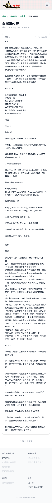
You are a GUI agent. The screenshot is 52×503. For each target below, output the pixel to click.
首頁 (4, 16)
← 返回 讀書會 (26, 440)
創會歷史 (6, 457)
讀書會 (23, 16)
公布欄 (31, 482)
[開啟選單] (47, 4)
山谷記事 (13, 16)
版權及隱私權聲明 (35, 487)
